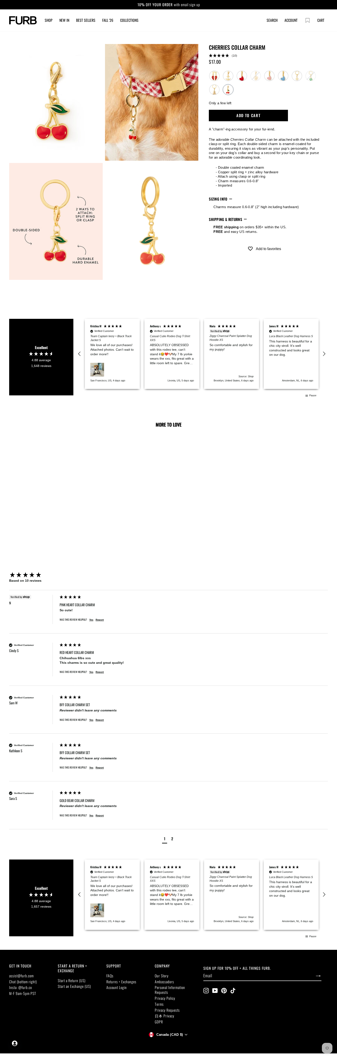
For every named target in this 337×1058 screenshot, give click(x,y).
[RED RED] (241, 75)
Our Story (161, 975)
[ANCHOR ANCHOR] (228, 75)
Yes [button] (91, 619)
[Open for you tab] (14, 1043)
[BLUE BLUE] (283, 75)
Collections (129, 20)
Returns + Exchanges (121, 981)
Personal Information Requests (170, 990)
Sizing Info (218, 199)
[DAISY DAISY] (296, 75)
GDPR (159, 1022)
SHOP (48, 20)
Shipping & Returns (225, 219)
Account (291, 20)
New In (64, 20)
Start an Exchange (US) (74, 986)
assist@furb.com (21, 975)
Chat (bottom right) (23, 981)
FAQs (109, 975)
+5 (51, 543)
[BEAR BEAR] (214, 89)
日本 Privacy (164, 1016)
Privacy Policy (165, 998)
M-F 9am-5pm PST (22, 993)
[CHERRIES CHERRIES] (228, 89)
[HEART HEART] (269, 75)
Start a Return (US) (72, 980)
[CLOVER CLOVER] (310, 75)
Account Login (116, 987)
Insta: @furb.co (20, 987)
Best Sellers (85, 20)
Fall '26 (107, 20)
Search (272, 20)
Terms (159, 1004)
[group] (33, 575)
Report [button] (100, 619)
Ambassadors (164, 981)
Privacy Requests (167, 1010)
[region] (201, 354)
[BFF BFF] (214, 75)
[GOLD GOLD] (255, 75)
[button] (264, 56)
